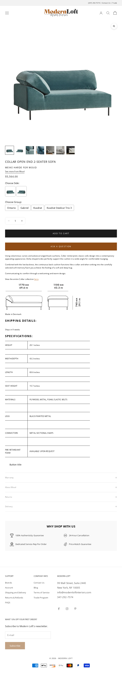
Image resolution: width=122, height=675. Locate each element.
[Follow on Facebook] (58, 608)
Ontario (11, 207)
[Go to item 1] (9, 150)
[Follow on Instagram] (67, 608)
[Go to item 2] (19, 150)
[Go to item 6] (60, 150)
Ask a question (61, 246)
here (36, 279)
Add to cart (61, 233)
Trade (114, 3)
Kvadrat (37, 207)
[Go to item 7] (70, 150)
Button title (15, 464)
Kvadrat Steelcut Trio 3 (59, 207)
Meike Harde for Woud (21, 167)
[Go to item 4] (40, 150)
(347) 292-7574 (94, 3)
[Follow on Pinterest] (75, 608)
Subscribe (15, 645)
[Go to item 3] (29, 150)
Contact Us (106, 3)
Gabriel (24, 207)
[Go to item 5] (50, 150)
